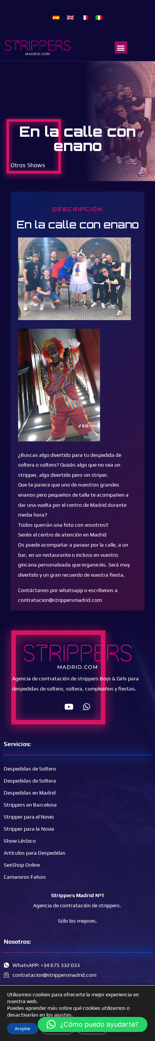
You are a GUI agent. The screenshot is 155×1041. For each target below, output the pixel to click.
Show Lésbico (20, 841)
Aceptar (22, 1028)
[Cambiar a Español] (56, 17)
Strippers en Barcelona (30, 805)
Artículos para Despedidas (34, 853)
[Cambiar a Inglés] (70, 17)
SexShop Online (22, 865)
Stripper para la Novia (29, 829)
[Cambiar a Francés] (85, 17)
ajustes (62, 1015)
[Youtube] (69, 707)
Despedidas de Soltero (30, 769)
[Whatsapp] (86, 707)
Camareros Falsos (25, 877)
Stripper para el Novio (29, 817)
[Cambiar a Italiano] (99, 17)
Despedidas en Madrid (30, 793)
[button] (121, 47)
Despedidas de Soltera (30, 781)
